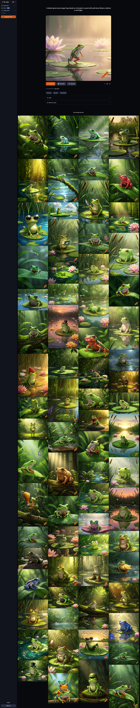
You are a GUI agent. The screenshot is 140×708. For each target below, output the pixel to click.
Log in (8, 702)
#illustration (63, 93)
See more (57, 88)
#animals (49, 93)
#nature (56, 93)
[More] (104, 84)
